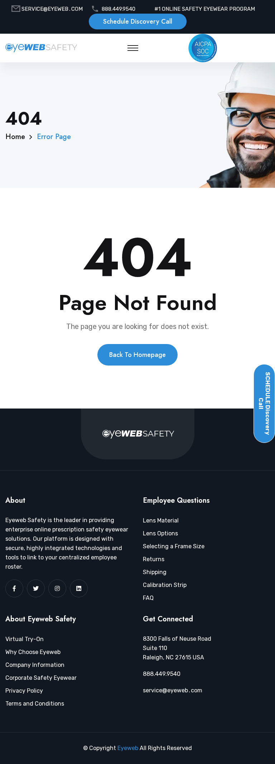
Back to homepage (137, 354)
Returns (153, 559)
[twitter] (36, 588)
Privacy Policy (24, 690)
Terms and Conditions (34, 703)
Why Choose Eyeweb (33, 652)
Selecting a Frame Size (173, 546)
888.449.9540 (118, 9)
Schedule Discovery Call (137, 21)
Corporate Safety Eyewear (41, 677)
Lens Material (161, 520)
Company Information (34, 665)
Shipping (155, 572)
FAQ (148, 598)
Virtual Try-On (24, 639)
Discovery (264, 403)
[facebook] (14, 588)
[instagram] (57, 588)
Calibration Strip (165, 585)
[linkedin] (79, 588)
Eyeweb (128, 748)
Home (15, 137)
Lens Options (160, 533)
